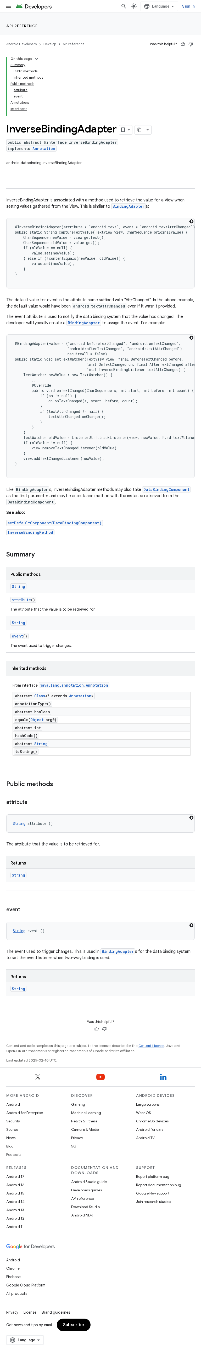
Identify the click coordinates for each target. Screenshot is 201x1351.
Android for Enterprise (24, 1112)
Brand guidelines (56, 1312)
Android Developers (21, 44)
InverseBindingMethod (30, 532)
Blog (10, 1146)
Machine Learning (86, 1112)
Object (37, 719)
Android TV (145, 1137)
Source (12, 1129)
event (17, 636)
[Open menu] (8, 6)
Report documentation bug (158, 1184)
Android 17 (15, 1176)
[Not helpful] (191, 44)
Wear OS (143, 1112)
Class (39, 695)
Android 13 (15, 1210)
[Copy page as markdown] (139, 129)
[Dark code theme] (191, 221)
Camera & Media (85, 1129)
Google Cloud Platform (25, 1285)
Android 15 (15, 1193)
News (10, 1137)
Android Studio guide (89, 1181)
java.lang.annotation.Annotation (74, 685)
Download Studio (85, 1206)
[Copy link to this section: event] (25, 910)
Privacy (77, 1137)
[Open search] (124, 6)
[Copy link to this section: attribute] (32, 802)
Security (13, 1121)
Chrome (13, 1268)
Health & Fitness (84, 1121)
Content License (151, 1045)
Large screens (147, 1104)
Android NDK (82, 1215)
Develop (49, 44)
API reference (22, 26)
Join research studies (153, 1201)
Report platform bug (152, 1176)
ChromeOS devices (152, 1121)
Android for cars (149, 1129)
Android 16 (15, 1184)
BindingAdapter (128, 206)
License (30, 1312)
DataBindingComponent (166, 489)
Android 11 (15, 1226)
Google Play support (152, 1193)
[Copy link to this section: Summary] (40, 555)
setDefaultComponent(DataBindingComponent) (55, 522)
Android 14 (15, 1201)
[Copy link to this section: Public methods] (58, 784)
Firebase (13, 1276)
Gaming (78, 1104)
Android (13, 1104)
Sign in (188, 6)
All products (16, 1293)
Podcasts (13, 1154)
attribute (21, 599)
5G (73, 1146)
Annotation (43, 148)
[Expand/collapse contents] (37, 59)
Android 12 (15, 1218)
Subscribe (73, 1324)
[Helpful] (183, 44)
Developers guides (86, 1190)
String (18, 586)
